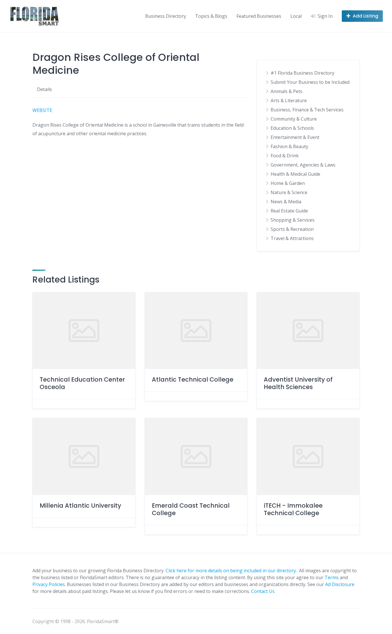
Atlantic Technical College (192, 379)
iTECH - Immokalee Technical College (293, 509)
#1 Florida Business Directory (302, 73)
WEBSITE (42, 110)
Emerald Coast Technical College (191, 509)
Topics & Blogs (211, 16)
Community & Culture (294, 119)
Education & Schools (292, 128)
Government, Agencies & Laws (303, 165)
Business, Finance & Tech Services (307, 110)
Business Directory (165, 16)
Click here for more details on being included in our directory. (232, 570)
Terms (332, 577)
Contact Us (263, 591)
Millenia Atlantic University (80, 505)
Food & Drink (285, 155)
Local (296, 16)
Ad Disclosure (339, 584)
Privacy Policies (48, 584)
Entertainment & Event (295, 137)
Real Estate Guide (289, 211)
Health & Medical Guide (295, 174)
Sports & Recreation (292, 229)
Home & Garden (288, 183)
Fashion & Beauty (289, 146)
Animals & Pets (286, 91)
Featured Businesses (258, 16)
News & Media (286, 201)
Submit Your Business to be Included (310, 82)
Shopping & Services (293, 220)
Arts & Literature (289, 100)
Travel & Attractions (292, 238)
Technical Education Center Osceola (82, 383)
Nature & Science (289, 192)
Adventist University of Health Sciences (298, 383)
